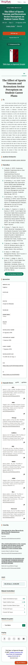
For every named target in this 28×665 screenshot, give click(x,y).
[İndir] (23, 625)
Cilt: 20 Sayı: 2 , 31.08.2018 (11, 584)
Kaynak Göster (13, 37)
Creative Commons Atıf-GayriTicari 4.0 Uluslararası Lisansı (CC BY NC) (14, 654)
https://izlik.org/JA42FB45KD (11, 374)
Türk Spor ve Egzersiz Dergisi (14, 64)
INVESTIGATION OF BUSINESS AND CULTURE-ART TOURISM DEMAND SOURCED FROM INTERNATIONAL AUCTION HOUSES (12, 561)
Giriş (25, 2)
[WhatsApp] (9, 638)
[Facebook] (4, 638)
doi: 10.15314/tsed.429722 (12, 455)
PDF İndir (13, 33)
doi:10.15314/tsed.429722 (8, 411)
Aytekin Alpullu (10, 26)
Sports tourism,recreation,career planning (13, 160)
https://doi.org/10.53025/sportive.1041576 (10, 538)
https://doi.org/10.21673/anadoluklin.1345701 (11, 553)
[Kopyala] (24, 398)
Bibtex (25, 382)
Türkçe (19, 2)
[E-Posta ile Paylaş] (23, 638)
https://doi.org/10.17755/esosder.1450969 (10, 568)
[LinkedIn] (18, 638)
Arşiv (3, 577)
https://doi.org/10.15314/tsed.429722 (13, 365)
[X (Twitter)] (14, 638)
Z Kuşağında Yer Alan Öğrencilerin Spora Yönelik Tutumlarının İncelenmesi (12, 532)
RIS (18, 382)
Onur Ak (19, 26)
